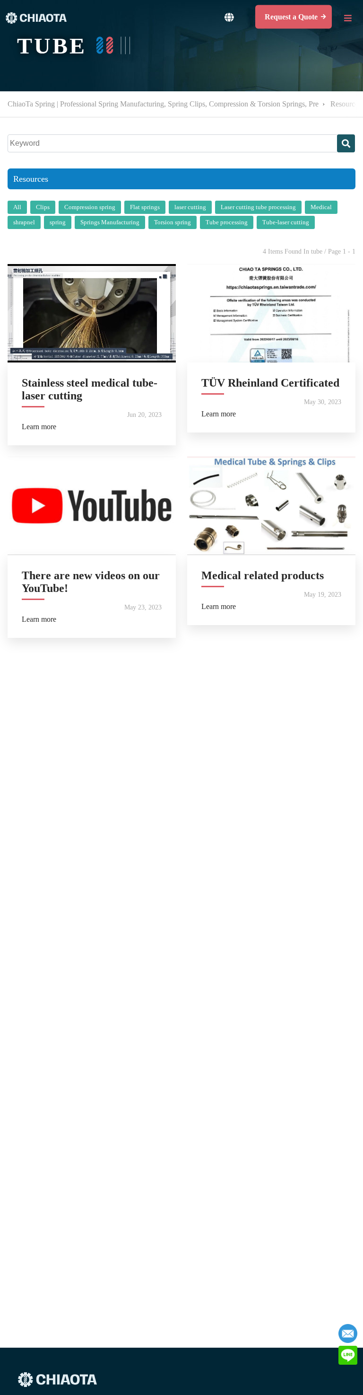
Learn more (39, 427)
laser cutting (190, 207)
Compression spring (89, 207)
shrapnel (24, 222)
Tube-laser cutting (285, 222)
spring (58, 222)
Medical (321, 207)
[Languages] (229, 16)
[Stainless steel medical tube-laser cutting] (92, 313)
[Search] (346, 143)
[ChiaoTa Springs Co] (36, 18)
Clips (43, 207)
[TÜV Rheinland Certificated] (271, 313)
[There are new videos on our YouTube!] (92, 506)
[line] (347, 1355)
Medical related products (262, 575)
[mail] (347, 1333)
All (17, 207)
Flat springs (145, 207)
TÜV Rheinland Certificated (270, 383)
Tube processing (227, 222)
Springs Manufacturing (109, 222)
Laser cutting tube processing (258, 207)
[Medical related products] (271, 506)
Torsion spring (172, 222)
